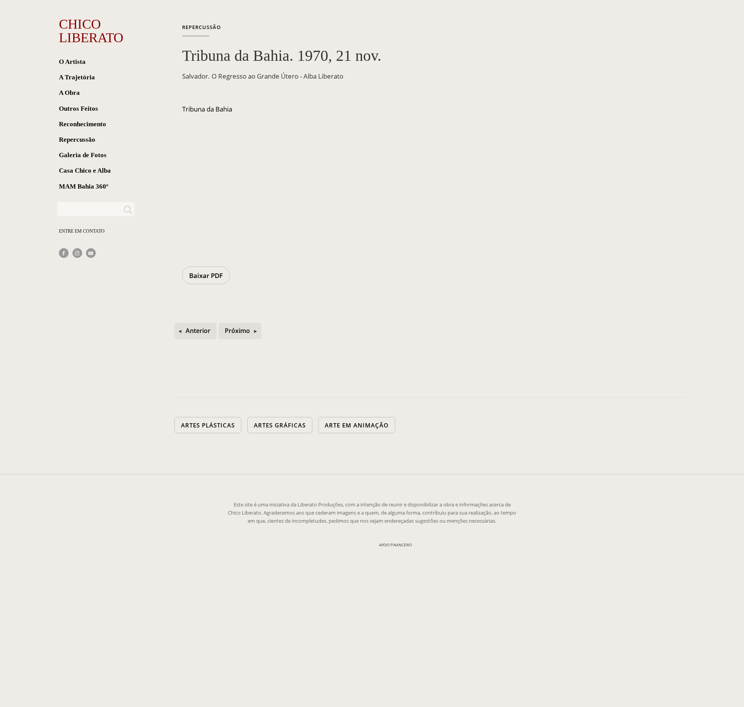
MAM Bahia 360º (83, 186)
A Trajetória (77, 77)
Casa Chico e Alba (85, 170)
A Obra (69, 92)
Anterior (198, 330)
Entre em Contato (82, 231)
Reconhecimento (82, 124)
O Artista (72, 61)
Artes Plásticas (208, 425)
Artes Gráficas (280, 425)
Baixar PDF (206, 275)
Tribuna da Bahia (207, 109)
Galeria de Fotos (83, 155)
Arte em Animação (357, 425)
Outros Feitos (78, 108)
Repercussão (77, 139)
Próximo (237, 330)
